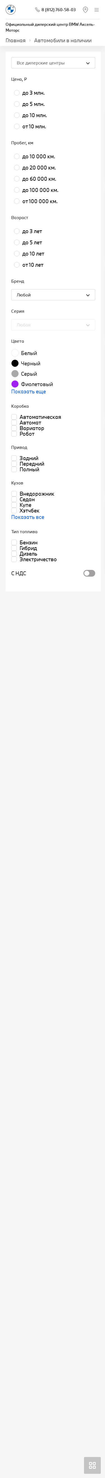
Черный (30, 363)
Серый (29, 373)
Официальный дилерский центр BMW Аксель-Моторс (50, 27)
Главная (16, 40)
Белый (29, 353)
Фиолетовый (37, 384)
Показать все (27, 517)
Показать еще (28, 391)
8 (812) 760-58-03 (58, 9)
